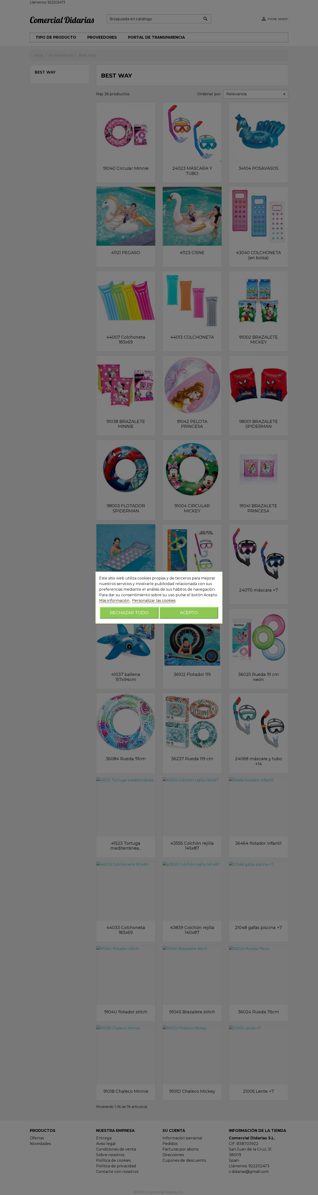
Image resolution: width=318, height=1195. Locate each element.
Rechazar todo (129, 612)
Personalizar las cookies (154, 600)
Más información (114, 600)
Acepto (189, 612)
